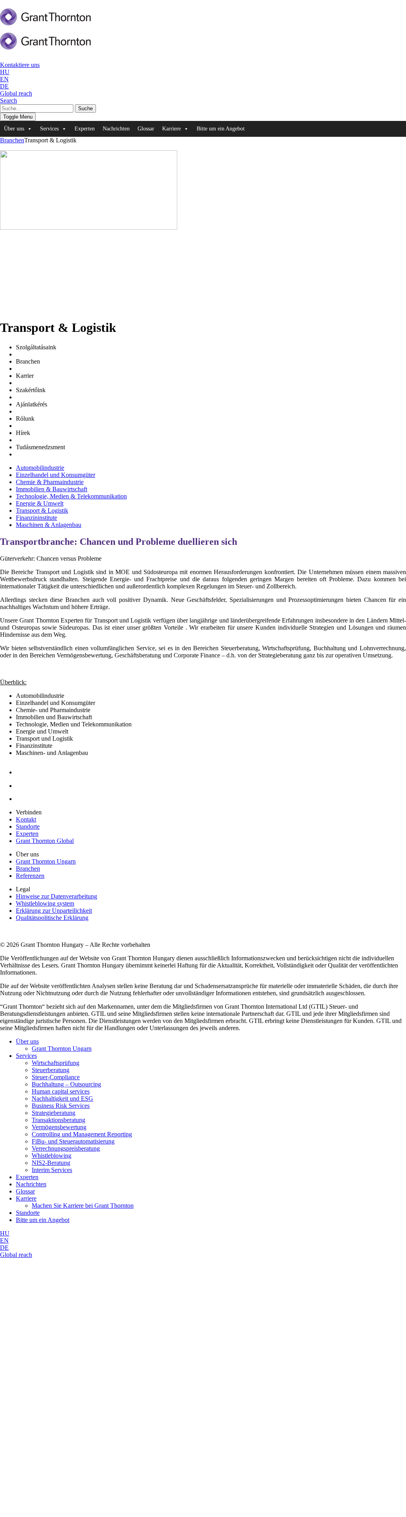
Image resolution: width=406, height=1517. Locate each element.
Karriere (26, 1198)
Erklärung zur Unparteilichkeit (54, 910)
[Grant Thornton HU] (45, 21)
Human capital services (61, 1091)
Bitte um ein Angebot (221, 129)
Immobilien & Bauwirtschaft (51, 489)
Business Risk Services (61, 1105)
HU (5, 72)
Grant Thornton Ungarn (46, 861)
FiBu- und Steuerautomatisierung (73, 1141)
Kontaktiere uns (20, 64)
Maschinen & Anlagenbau (48, 524)
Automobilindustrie (40, 467)
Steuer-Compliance (56, 1077)
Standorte (28, 826)
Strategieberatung (53, 1112)
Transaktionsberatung (58, 1120)
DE (4, 86)
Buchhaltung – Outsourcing (66, 1084)
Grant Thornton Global (45, 840)
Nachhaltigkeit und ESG (62, 1098)
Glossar (146, 129)
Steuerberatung (50, 1070)
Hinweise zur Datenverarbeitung (56, 896)
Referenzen (30, 875)
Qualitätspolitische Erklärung (52, 917)
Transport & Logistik (42, 510)
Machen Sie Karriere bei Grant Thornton (83, 1205)
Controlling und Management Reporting (82, 1134)
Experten (85, 129)
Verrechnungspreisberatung (66, 1148)
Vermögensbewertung (59, 1127)
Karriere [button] (171, 129)
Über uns (27, 1041)
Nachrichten (116, 129)
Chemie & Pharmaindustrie (50, 482)
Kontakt (26, 819)
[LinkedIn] (22, 772)
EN (4, 79)
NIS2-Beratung (51, 1162)
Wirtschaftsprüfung (55, 1062)
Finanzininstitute (36, 517)
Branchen (12, 140)
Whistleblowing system (45, 903)
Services (26, 1055)
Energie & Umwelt (39, 503)
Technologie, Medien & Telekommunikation (71, 496)
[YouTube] (24, 798)
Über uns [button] (14, 129)
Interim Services (52, 1169)
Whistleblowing (51, 1155)
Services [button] (49, 129)
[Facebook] (22, 785)
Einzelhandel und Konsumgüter (55, 474)
